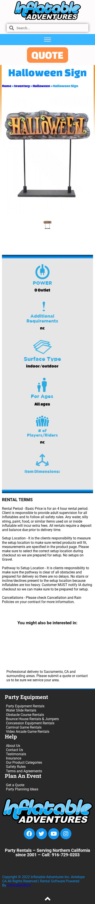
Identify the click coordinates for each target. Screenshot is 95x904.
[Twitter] (41, 833)
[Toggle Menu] (47, 39)
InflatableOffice (19, 885)
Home (6, 86)
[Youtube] (53, 833)
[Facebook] (29, 833)
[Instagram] (65, 833)
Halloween (41, 86)
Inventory (22, 86)
